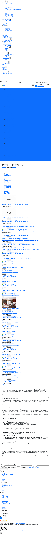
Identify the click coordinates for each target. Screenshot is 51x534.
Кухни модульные (6, 34)
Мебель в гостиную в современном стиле (13, 9)
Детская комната (6, 19)
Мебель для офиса (6, 39)
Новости (3, 478)
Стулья (6, 60)
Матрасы (5, 35)
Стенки (6, 6)
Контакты (3, 67)
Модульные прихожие (9, 54)
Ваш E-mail (35, 466)
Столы (6, 59)
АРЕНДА (4, 68)
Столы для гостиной (9, 14)
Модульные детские (9, 23)
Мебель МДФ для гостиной (10, 10)
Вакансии (3, 75)
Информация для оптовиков (7, 474)
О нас (3, 64)
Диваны (6, 51)
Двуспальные (7, 28)
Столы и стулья (6, 58)
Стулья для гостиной (9, 15)
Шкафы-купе (7, 63)
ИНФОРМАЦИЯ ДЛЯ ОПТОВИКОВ (9, 70)
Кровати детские (8, 21)
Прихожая (5, 53)
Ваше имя (2, 466)
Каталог (3, 0)
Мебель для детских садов (8, 37)
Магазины (4, 74)
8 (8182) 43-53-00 (3, 77)
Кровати (4, 25)
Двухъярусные (7, 29)
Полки (6, 13)
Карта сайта (4, 480)
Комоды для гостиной (9, 7)
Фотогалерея (4, 484)
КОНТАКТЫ (5, 69)
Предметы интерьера (6, 503)
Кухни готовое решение (8, 32)
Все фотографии (5, 72)
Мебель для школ (6, 41)
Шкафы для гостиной (9, 17)
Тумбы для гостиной (9, 16)
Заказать (8, 206)
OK (1, 533)
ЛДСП (6, 8)
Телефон (18, 466)
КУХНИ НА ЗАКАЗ (8, 45)
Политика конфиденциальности (19, 523)
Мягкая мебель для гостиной (10, 12)
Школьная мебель (5, 497)
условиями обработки (21, 530)
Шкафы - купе (5, 62)
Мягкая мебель (6, 46)
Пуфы (6, 49)
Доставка (3, 65)
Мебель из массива (7, 42)
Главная (4, 167)
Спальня (5, 24)
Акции (3, 490)
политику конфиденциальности (33, 467)
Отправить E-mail (3, 468)
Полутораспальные (8, 30)
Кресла (6, 48)
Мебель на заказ (6, 44)
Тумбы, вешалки (8, 56)
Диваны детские (8, 20)
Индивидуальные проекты (8, 73)
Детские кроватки (8, 31)
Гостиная (5, 2)
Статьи (3, 476)
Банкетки (6, 50)
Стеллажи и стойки (8, 40)
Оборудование (4, 479)
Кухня (3, 495)
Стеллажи (7, 4)
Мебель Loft (5, 36)
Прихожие (7, 55)
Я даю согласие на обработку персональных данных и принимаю (20, 467)
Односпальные (8, 26)
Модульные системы (9, 3)
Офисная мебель (5, 502)
